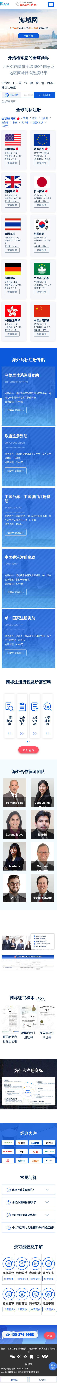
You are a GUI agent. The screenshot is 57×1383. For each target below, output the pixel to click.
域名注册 (11, 1348)
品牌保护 (22, 1348)
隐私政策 (28, 1364)
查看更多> (9, 1278)
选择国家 (13, 94)
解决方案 (43, 1348)
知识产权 (33, 1348)
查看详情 (12, 162)
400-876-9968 (22, 1334)
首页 (3, 1348)
